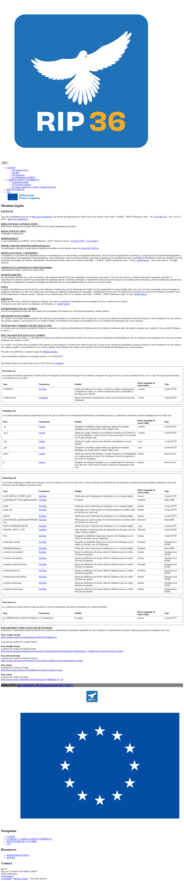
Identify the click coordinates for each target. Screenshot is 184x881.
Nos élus (15, 172)
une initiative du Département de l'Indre (45, 685)
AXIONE (10, 858)
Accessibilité (6, 879)
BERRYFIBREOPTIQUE (17, 855)
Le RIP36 (10, 836)
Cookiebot (58, 363)
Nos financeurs (18, 175)
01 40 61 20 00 (77, 241)
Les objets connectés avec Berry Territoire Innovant (34, 187)
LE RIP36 (10, 168)
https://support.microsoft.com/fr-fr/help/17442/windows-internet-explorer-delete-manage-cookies (42, 660)
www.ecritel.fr (92, 241)
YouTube (42, 389)
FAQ (8, 192)
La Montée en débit (20, 182)
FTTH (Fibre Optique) (21, 184)
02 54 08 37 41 (160, 217)
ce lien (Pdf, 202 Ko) (90, 248)
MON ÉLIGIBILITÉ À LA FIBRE (21, 841)
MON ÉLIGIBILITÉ (15, 189)
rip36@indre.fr (143, 260)
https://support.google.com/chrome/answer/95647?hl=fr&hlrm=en (29, 637)
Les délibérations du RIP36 (23, 177)
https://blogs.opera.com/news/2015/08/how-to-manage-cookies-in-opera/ (32, 670)
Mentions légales (50, 352)
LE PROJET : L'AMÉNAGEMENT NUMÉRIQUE (29, 839)
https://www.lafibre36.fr (42, 217)
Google (42, 426)
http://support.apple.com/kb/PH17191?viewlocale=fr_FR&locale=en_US (32, 679)
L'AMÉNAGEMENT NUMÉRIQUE (22, 180)
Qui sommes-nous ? (20, 170)
